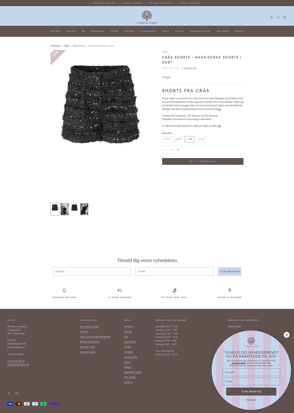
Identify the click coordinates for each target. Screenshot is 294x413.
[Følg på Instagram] (16, 393)
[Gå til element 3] (74, 209)
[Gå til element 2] (64, 209)
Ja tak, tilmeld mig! (230, 271)
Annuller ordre (87, 346)
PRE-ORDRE (223, 31)
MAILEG (179, 31)
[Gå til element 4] (84, 209)
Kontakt (84, 331)
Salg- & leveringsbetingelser (95, 336)
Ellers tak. (251, 400)
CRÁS (66, 45)
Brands (71, 31)
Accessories (148, 31)
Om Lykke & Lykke (89, 326)
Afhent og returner (90, 341)
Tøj (83, 31)
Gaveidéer (97, 31)
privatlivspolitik (239, 363)
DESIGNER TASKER (200, 31)
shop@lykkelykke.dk (18, 364)
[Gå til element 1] (55, 209)
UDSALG (239, 31)
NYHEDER (55, 31)
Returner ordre (87, 352)
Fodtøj (114, 31)
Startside (55, 45)
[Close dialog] (287, 335)
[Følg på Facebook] (8, 393)
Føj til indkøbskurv (203, 161)
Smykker (129, 31)
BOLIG (166, 31)
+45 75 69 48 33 (15, 361)
